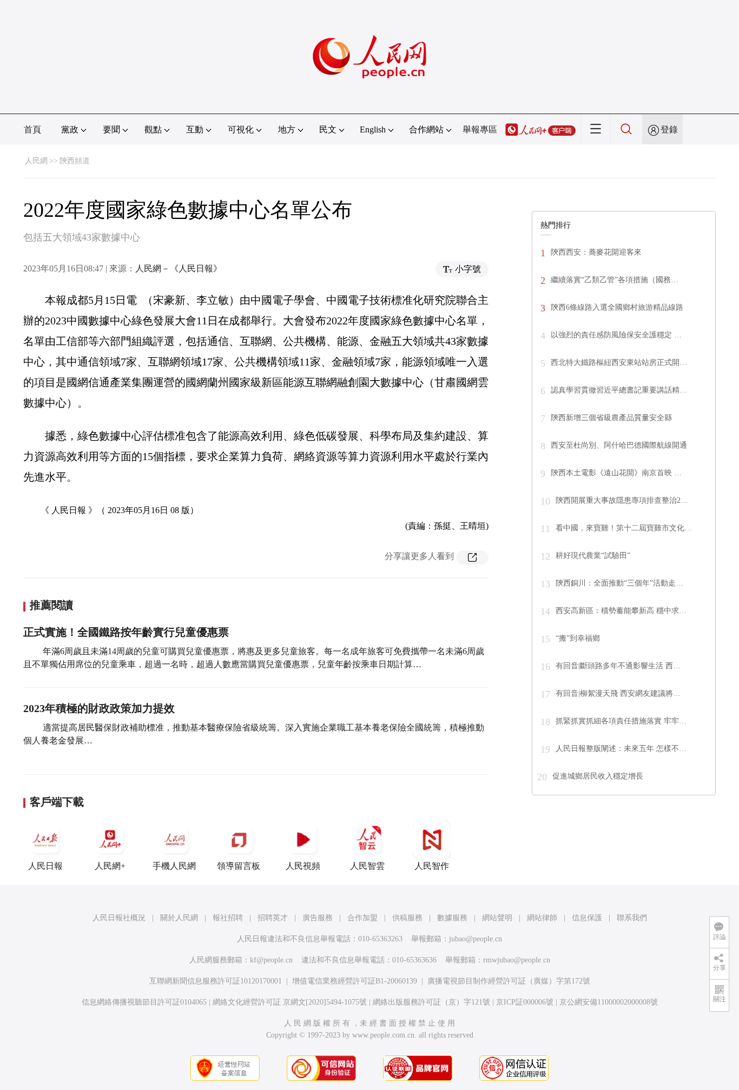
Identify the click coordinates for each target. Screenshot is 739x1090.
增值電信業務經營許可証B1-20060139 (354, 981)
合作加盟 (362, 918)
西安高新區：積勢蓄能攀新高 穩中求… (621, 611)
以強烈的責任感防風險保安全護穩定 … (616, 335)
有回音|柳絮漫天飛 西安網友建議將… (618, 693)
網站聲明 (497, 918)
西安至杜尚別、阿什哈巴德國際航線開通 (619, 445)
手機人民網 (174, 865)
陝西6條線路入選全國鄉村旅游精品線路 (617, 307)
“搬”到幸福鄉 (578, 638)
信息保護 (587, 918)
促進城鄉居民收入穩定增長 (597, 776)
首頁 (32, 129)
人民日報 (45, 865)
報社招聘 (228, 918)
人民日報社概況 (119, 918)
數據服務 (452, 918)
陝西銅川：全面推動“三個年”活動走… (619, 583)
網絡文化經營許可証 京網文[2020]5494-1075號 (290, 1002)
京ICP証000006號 (524, 1002)
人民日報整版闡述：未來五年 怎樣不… (621, 749)
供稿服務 (407, 918)
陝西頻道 (75, 161)
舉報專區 (480, 129)
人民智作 (431, 865)
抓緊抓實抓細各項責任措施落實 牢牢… (621, 721)
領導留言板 (238, 865)
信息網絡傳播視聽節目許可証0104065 (144, 1002)
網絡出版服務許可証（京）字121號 (431, 1002)
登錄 (669, 129)
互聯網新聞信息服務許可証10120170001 (215, 981)
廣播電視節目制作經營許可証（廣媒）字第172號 (508, 981)
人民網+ (110, 865)
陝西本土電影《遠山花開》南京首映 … (616, 473)
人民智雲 (367, 865)
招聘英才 (273, 918)
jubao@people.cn (475, 939)
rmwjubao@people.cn (516, 960)
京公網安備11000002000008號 (608, 1002)
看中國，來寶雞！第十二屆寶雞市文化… (624, 528)
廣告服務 (317, 918)
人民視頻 (303, 865)
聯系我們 (632, 918)
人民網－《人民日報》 (178, 268)
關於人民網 (179, 918)
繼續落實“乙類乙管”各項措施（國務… (614, 280)
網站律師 (542, 918)
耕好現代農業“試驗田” (593, 555)
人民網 (36, 161)
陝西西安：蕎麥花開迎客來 (596, 252)
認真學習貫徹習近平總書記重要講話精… (619, 390)
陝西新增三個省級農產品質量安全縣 (611, 418)
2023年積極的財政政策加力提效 (99, 708)
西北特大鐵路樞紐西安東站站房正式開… (619, 362)
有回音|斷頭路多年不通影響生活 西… (618, 666)
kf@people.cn (271, 960)
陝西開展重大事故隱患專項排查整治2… (622, 500)
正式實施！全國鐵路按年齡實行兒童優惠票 (126, 632)
